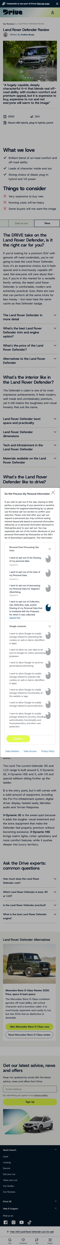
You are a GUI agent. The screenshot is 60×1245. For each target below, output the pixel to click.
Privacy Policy (47, 751)
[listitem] (30, 548)
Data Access (30, 751)
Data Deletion (12, 751)
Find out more (43, 3)
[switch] (48, 559)
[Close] (54, 493)
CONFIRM (18, 738)
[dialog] (30, 622)
